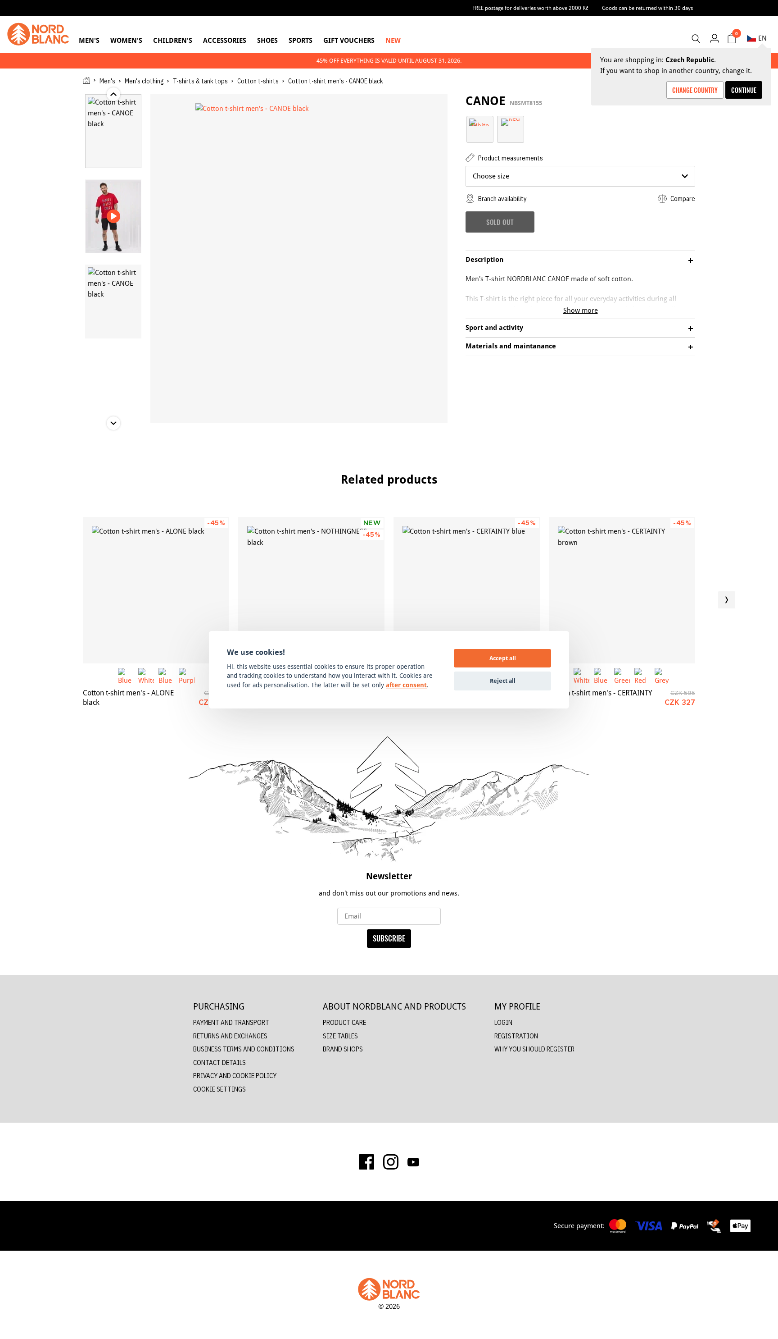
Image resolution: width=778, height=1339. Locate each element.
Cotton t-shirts (258, 81)
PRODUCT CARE (344, 1022)
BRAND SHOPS (343, 1049)
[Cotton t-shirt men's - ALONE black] (156, 590)
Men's (89, 40)
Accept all (502, 658)
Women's (126, 40)
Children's (172, 40)
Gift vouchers (349, 40)
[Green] (622, 676)
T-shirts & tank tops (200, 81)
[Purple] (186, 676)
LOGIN (503, 1022)
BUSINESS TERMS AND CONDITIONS (243, 1049)
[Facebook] (366, 1162)
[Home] (86, 80)
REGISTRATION (516, 1036)
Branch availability (502, 198)
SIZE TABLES (340, 1036)
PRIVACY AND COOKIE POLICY (234, 1075)
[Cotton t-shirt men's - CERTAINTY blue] (467, 590)
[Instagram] (390, 1162)
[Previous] (51, 600)
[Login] (714, 38)
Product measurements (510, 158)
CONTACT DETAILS (219, 1062)
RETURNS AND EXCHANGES (230, 1036)
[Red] (510, 121)
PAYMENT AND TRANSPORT (231, 1022)
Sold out (500, 222)
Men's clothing (144, 81)
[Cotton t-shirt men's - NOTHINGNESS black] (311, 590)
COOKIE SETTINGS (219, 1089)
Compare (682, 198)
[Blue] (126, 676)
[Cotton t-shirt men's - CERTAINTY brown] (622, 590)
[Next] (727, 600)
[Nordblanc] (38, 34)
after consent (406, 685)
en (762, 38)
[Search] (695, 39)
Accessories (224, 40)
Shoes (267, 40)
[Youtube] (413, 1161)
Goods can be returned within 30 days (647, 8)
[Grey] (662, 676)
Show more (580, 310)
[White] (480, 121)
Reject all (503, 680)
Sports (300, 40)
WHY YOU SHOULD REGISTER (534, 1049)
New (393, 40)
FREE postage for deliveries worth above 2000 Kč (530, 8)
